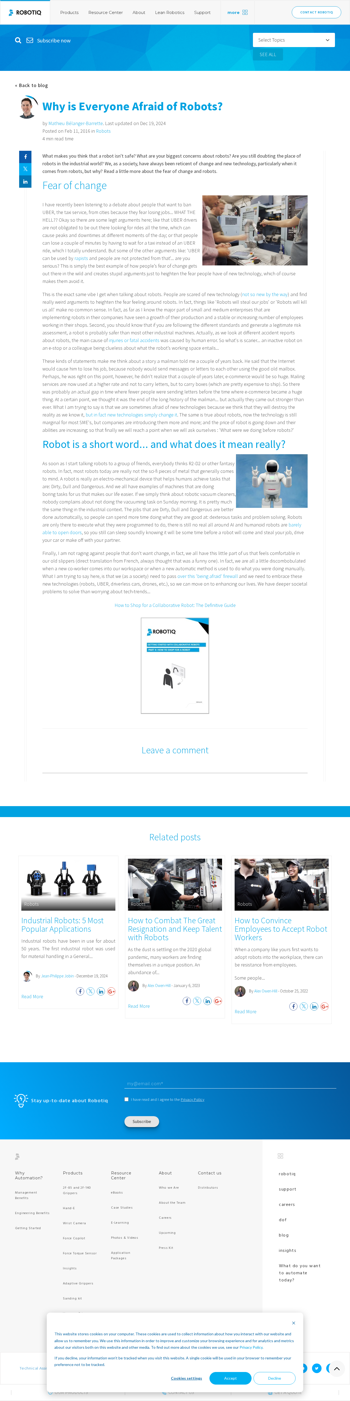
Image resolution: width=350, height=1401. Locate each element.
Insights (70, 1268)
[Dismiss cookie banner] (294, 1323)
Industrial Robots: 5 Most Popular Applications (62, 924)
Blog (284, 1235)
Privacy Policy (251, 1347)
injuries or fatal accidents (134, 340)
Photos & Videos (125, 1238)
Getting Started (28, 1228)
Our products (71, 1392)
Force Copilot (74, 1238)
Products (69, 12)
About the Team (172, 1203)
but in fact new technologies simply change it (131, 415)
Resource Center (105, 12)
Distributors (208, 1188)
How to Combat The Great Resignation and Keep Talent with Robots (175, 928)
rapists (81, 258)
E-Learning (120, 1223)
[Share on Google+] (111, 991)
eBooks (117, 1193)
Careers (165, 1218)
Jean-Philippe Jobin (57, 976)
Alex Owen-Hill (159, 985)
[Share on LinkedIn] (25, 181)
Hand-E (69, 1208)
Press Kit (166, 1248)
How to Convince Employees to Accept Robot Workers (281, 928)
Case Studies (122, 1208)
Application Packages (120, 1255)
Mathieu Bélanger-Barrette (75, 123)
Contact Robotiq (316, 12)
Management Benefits (26, 1195)
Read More (32, 996)
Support (202, 12)
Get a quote (288, 1392)
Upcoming (167, 1233)
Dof (283, 1220)
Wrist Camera (74, 1223)
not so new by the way (265, 294)
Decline (274, 1378)
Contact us (209, 1173)
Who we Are (169, 1188)
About (139, 12)
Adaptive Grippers (78, 1283)
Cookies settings (186, 1378)
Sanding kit (72, 1298)
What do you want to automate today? (300, 1273)
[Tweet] (25, 169)
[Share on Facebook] (25, 157)
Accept (230, 1378)
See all (268, 54)
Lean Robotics (169, 12)
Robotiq (287, 1174)
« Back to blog (31, 85)
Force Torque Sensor (80, 1253)
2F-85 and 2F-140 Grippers (77, 1190)
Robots (103, 131)
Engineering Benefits (32, 1213)
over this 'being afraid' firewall (207, 576)
